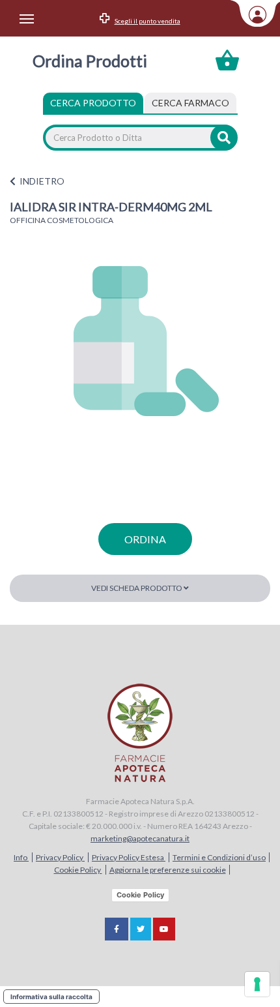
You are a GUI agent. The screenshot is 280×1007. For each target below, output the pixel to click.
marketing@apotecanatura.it (140, 838)
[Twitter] (140, 929)
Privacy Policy (60, 857)
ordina (145, 539)
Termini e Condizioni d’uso (219, 857)
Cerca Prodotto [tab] (93, 102)
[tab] (190, 103)
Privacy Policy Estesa (128, 857)
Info (21, 857)
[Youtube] (164, 929)
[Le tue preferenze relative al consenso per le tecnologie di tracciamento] (257, 984)
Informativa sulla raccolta (51, 996)
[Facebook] (116, 929)
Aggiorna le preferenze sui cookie (167, 870)
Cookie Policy (78, 870)
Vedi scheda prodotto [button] (137, 588)
